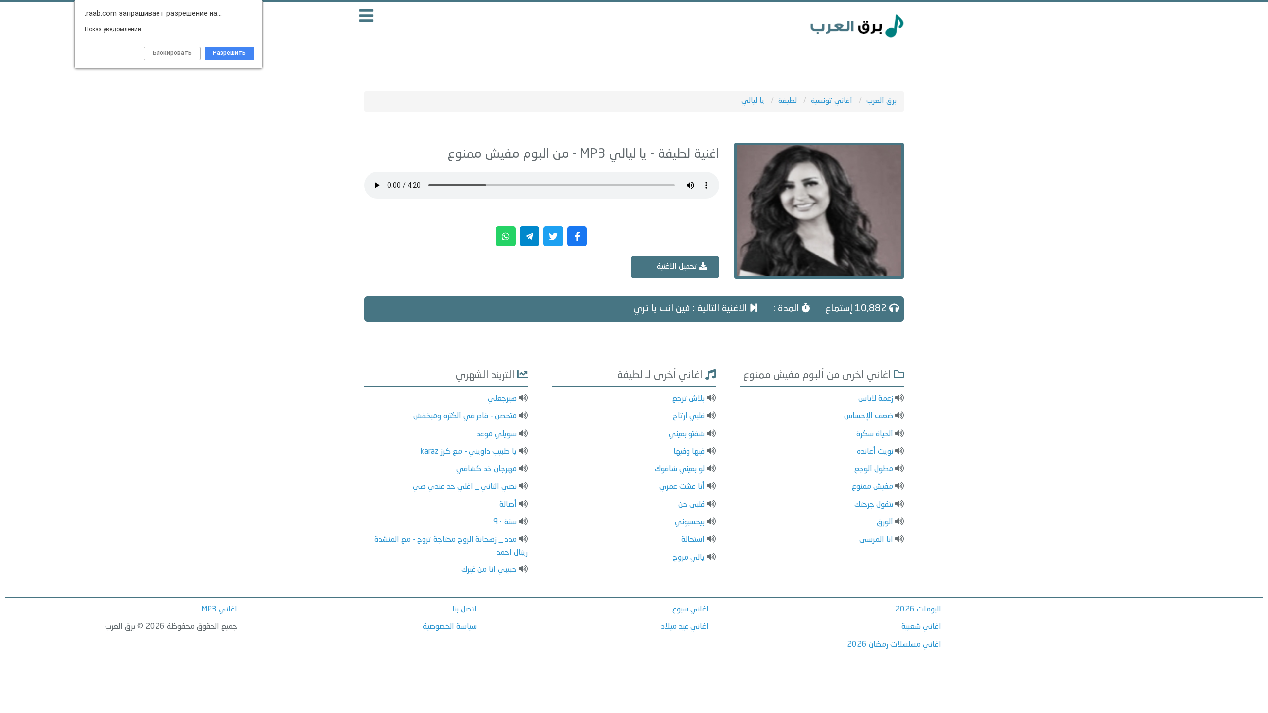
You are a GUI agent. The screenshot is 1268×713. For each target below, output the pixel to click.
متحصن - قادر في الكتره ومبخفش (465, 416)
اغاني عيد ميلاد (685, 627)
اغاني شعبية (921, 627)
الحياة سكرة (874, 434)
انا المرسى (876, 540)
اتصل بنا (464, 609)
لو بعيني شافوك (680, 469)
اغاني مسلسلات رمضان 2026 (894, 645)
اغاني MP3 (219, 609)
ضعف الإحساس (868, 416)
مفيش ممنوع (872, 487)
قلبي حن (691, 505)
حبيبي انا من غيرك (489, 570)
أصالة (508, 505)
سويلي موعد (496, 434)
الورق (885, 522)
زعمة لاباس (875, 399)
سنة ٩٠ (505, 522)
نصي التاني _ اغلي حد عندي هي (465, 487)
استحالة (693, 540)
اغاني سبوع (690, 609)
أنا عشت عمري (682, 487)
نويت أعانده (875, 452)
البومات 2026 (918, 609)
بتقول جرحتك (873, 505)
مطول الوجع (873, 469)
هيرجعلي (502, 399)
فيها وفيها (689, 452)
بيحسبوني (690, 522)
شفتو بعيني (687, 434)
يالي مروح (689, 557)
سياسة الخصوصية (450, 627)
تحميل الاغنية (678, 267)
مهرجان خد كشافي (486, 469)
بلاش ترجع (688, 399)
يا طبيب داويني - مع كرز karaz (469, 452)
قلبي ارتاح (689, 416)
